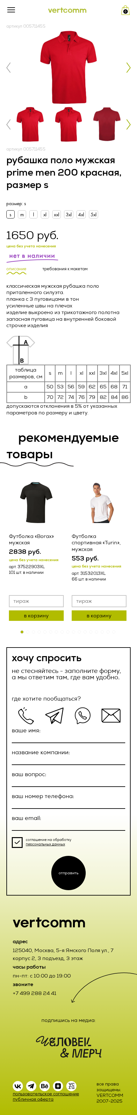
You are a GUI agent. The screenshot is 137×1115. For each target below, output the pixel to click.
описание (16, 269)
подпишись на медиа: (68, 1020)
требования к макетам (65, 269)
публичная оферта (33, 1099)
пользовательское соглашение (46, 1094)
